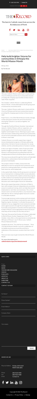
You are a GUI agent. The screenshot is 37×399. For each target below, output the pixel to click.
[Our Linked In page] (19, 30)
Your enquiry (4, 324)
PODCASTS (4, 274)
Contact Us (15, 376)
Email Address (5, 306)
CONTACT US (5, 282)
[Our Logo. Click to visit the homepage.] (18, 16)
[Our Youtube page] (23, 30)
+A (24, 5)
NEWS (3, 268)
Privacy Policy (19, 395)
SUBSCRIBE (4, 280)
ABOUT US (4, 278)
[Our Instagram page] (27, 30)
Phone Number (5, 300)
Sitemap (27, 395)
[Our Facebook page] (10, 30)
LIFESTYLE (4, 276)
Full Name (4, 294)
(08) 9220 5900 (14, 2)
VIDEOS (3, 272)
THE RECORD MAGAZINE (9, 270)
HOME (3, 266)
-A (21, 5)
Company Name (5, 313)
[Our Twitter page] (14, 30)
